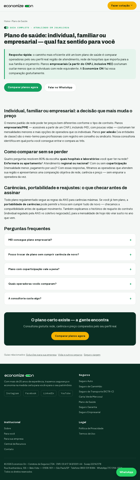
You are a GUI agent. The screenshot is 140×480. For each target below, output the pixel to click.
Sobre (7, 428)
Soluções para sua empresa (41, 354)
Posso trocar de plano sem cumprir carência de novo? (43, 254)
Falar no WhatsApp (60, 87)
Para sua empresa (13, 438)
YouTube (66, 393)
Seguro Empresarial (89, 412)
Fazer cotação (120, 5)
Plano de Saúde (87, 402)
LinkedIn (48, 393)
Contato (9, 449)
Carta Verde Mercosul (90, 396)
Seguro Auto (86, 381)
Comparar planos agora (23, 87)
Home (7, 21)
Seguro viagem (92, 354)
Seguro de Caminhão (90, 386)
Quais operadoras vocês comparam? (32, 283)
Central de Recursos (15, 443)
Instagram (12, 393)
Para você (9, 433)
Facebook (30, 393)
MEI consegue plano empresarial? (30, 239)
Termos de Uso (87, 433)
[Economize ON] (18, 6)
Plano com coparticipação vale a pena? (33, 269)
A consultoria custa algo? (24, 298)
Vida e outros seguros (70, 354)
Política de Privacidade (91, 428)
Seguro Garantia (88, 407)
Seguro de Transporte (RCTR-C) (96, 391)
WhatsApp (126, 472)
